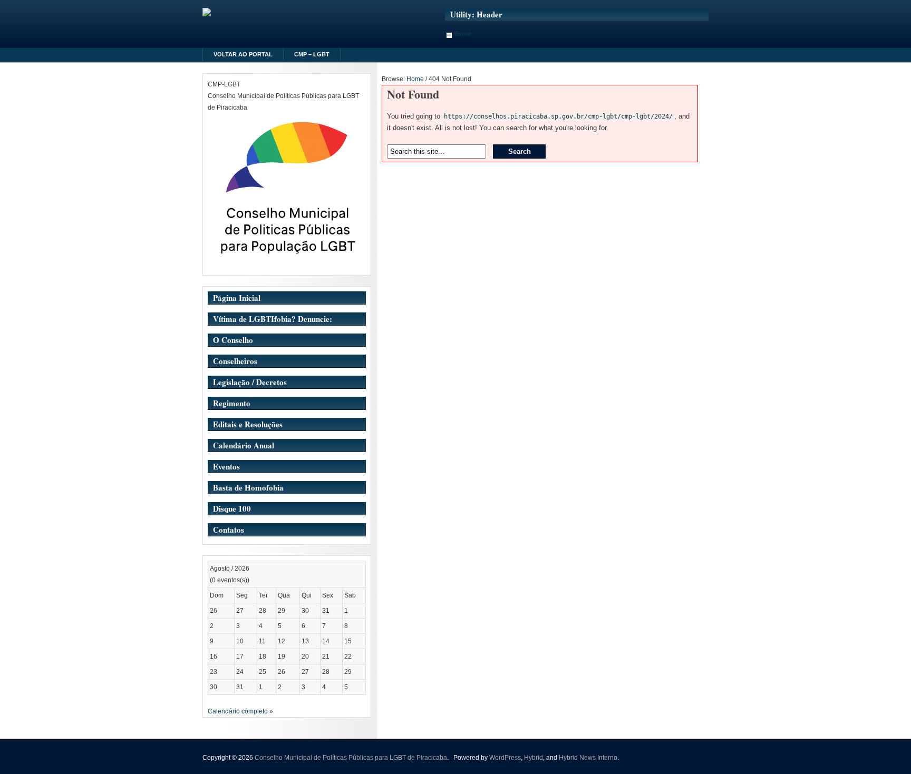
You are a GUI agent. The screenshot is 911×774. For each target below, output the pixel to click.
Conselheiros (235, 361)
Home (415, 79)
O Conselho (233, 340)
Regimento (231, 403)
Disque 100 (232, 508)
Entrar (462, 34)
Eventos (226, 466)
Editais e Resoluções (248, 424)
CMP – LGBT (311, 54)
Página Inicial (236, 297)
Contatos (228, 529)
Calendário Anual (243, 445)
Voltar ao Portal (243, 54)
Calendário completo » (240, 711)
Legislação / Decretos (250, 382)
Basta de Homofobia (248, 487)
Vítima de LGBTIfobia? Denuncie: (272, 319)
